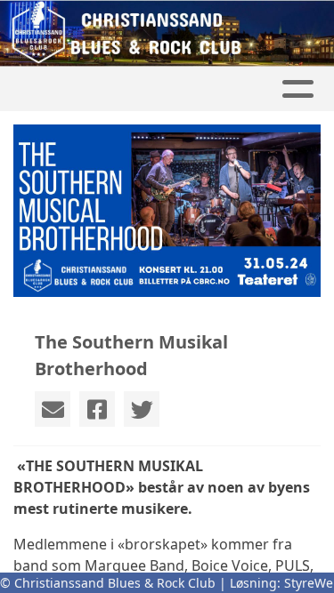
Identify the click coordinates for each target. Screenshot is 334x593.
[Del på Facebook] (97, 409)
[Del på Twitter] (141, 409)
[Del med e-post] (52, 409)
